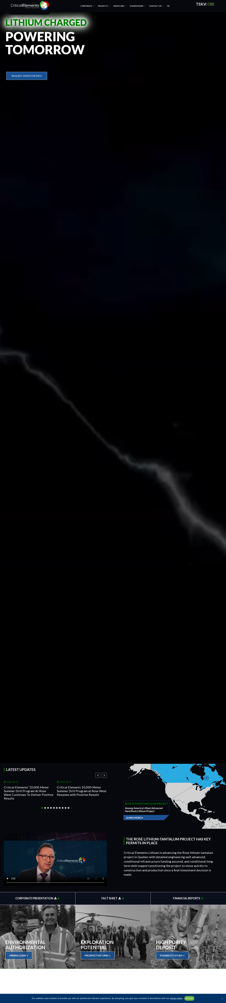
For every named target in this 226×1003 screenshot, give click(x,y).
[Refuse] (222, 998)
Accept (189, 998)
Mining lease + (18, 955)
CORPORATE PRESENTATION (34, 898)
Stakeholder (136, 6)
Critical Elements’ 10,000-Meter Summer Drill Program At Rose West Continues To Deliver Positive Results (28, 792)
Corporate (86, 6)
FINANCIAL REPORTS (187, 898)
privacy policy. (176, 998)
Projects (103, 6)
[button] (104, 775)
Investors (118, 6)
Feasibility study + (172, 955)
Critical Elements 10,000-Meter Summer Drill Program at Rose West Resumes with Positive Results (82, 790)
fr (168, 6)
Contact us (155, 6)
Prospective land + (98, 955)
